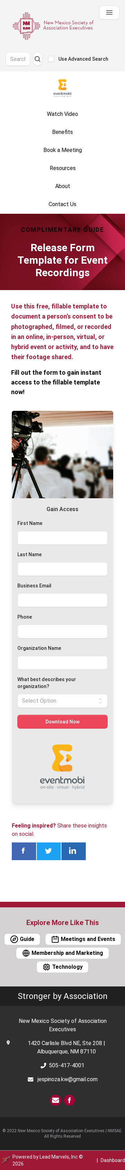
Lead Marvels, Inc (59, 1157)
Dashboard (113, 1160)
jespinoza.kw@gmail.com (68, 1079)
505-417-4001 (66, 1065)
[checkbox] (51, 59)
